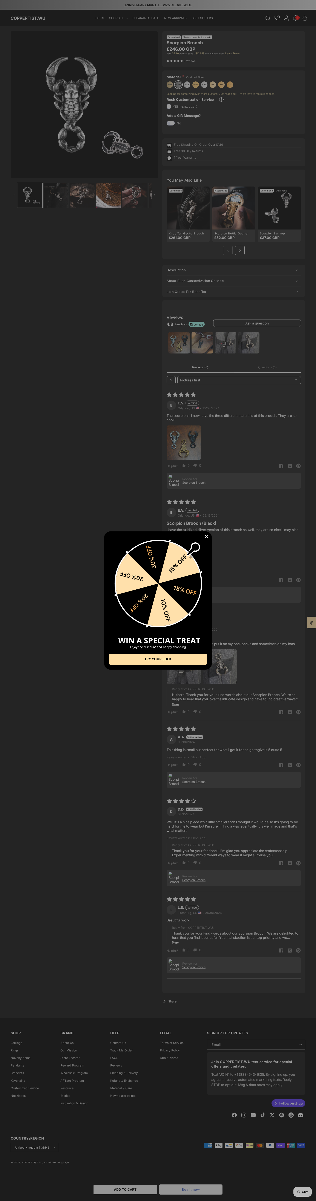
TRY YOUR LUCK (158, 659)
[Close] (206, 536)
